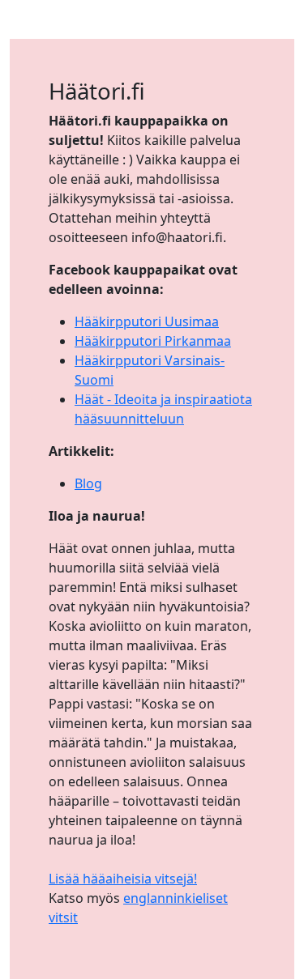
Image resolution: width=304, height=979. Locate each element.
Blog (88, 483)
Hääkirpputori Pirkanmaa (153, 341)
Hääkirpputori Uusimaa (147, 321)
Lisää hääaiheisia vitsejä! (123, 878)
